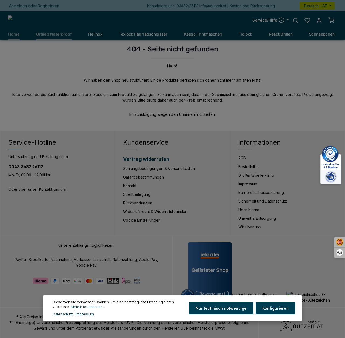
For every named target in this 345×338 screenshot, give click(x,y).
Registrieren (48, 6)
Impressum (247, 184)
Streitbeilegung (136, 194)
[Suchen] (295, 20)
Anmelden (18, 6)
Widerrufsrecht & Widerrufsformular (155, 211)
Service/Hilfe (265, 20)
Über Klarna (248, 209)
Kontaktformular (53, 189)
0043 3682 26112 (25, 166)
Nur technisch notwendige (221, 308)
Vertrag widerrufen (146, 159)
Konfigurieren (275, 308)
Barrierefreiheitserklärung (261, 192)
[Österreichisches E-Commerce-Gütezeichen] (311, 297)
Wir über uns (249, 227)
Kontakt (129, 185)
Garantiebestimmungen (143, 177)
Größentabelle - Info (256, 175)
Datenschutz (63, 314)
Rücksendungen (137, 203)
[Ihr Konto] (319, 20)
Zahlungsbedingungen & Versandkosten (159, 168)
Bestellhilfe (248, 166)
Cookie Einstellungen (142, 220)
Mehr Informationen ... (88, 307)
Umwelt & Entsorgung (257, 218)
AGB (242, 158)
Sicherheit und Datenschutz (262, 201)
